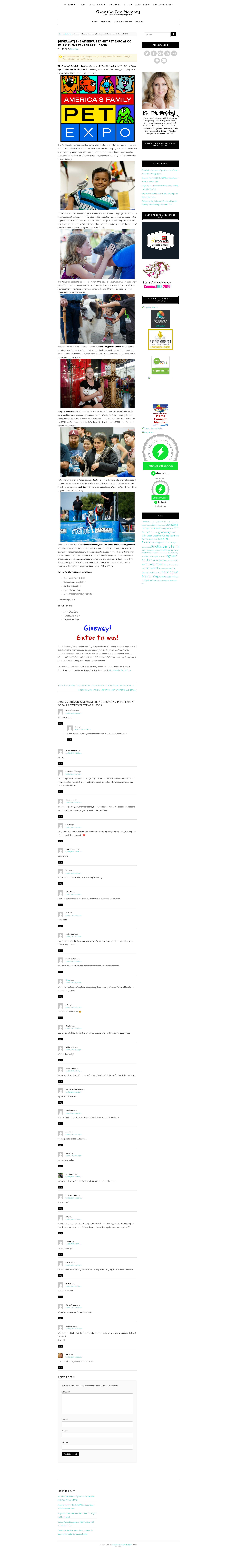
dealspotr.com (161, 478)
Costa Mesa (175, 522)
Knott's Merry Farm (169, 550)
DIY (172, 529)
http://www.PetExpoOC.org (120, 670)
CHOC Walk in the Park (164, 522)
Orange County (155, 564)
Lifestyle (68, 4)
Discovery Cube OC (147, 525)
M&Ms (166, 561)
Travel (127, 4)
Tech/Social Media (162, 4)
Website (65, 1442)
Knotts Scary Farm (153, 556)
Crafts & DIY (142, 4)
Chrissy (68, 980)
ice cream (154, 539)
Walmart (156, 580)
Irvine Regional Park (159, 542)
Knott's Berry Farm (165, 546)
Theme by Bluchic (118, 1546)
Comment (66, 1391)
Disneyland (172, 524)
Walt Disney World (164, 580)
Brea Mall (145, 521)
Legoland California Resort (159, 558)
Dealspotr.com (160, 506)
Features (140, 21)
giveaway (164, 532)
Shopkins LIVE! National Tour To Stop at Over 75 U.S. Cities (107, 690)
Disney (154, 525)
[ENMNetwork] (160, 339)
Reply (60, 724)
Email (65, 1431)
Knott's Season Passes (162, 553)
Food (81, 4)
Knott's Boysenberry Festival (151, 550)
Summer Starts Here (165, 568)
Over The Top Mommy (122, 1545)
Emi (175, 528)
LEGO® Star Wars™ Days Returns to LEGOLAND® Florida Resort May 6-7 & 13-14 (96, 685)
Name (65, 1419)
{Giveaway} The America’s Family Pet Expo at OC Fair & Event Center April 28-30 (94, 43)
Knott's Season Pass (149, 553)
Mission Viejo (171, 561)
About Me (105, 21)
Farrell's (155, 533)
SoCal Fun (114, 4)
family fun (147, 532)
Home (95, 21)
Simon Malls (152, 568)
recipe (167, 565)
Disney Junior (161, 525)
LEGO (162, 556)
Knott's (148, 547)
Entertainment (96, 4)
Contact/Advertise (123, 21)
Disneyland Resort (151, 528)
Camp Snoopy (153, 522)
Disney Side (165, 528)
